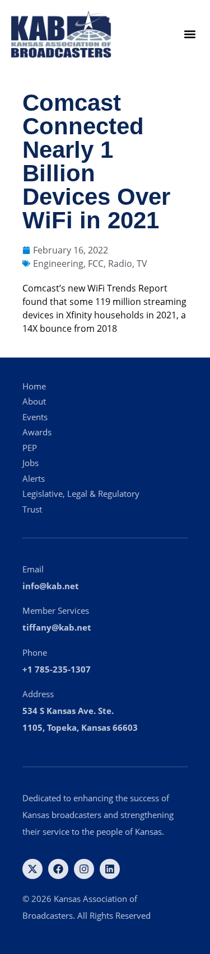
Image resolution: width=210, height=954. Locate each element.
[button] (189, 34)
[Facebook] (58, 869)
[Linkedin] (110, 869)
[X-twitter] (32, 869)
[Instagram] (84, 869)
